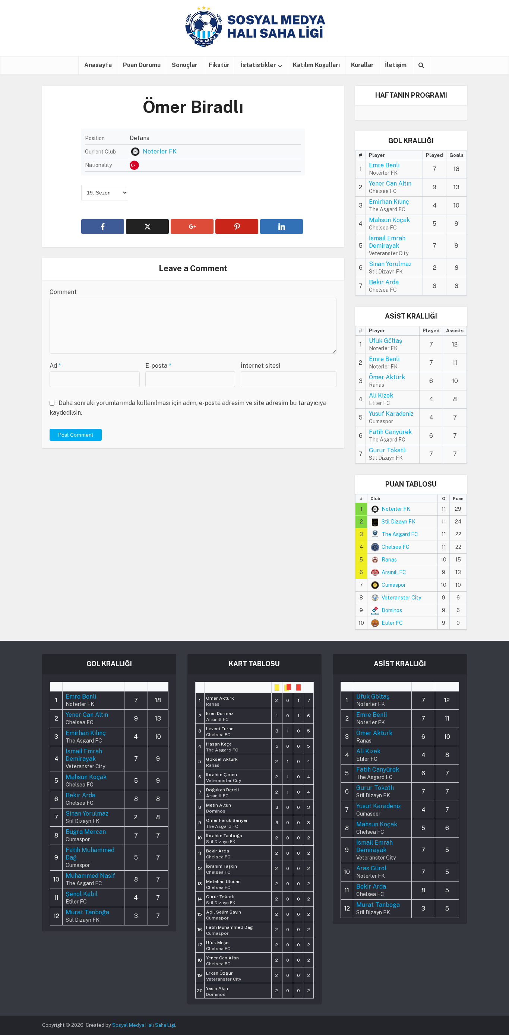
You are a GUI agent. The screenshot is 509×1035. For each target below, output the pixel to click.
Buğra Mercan (86, 831)
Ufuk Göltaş (385, 340)
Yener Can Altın (390, 183)
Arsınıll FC (394, 572)
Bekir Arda (384, 282)
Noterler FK (160, 151)
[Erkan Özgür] (223, 975)
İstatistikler (258, 65)
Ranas (389, 560)
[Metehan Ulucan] (223, 884)
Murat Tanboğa (87, 912)
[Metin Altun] (218, 807)
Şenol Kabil (82, 894)
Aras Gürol (371, 868)
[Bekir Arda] (218, 853)
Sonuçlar (184, 65)
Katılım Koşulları (316, 65)
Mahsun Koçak (389, 220)
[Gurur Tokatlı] (220, 899)
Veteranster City (401, 598)
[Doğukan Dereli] (222, 792)
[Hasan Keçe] (222, 746)
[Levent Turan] (220, 731)
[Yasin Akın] (217, 991)
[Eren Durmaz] (220, 716)
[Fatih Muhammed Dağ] (229, 930)
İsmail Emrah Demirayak (387, 242)
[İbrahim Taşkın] (221, 868)
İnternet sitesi (260, 365)
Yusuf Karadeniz (391, 413)
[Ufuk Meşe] (218, 945)
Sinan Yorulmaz (390, 264)
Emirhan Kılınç (389, 201)
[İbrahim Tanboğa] (224, 838)
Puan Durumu (142, 65)
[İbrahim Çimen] (223, 777)
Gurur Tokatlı (388, 450)
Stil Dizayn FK (398, 522)
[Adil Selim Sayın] (223, 914)
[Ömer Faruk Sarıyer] (227, 823)
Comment (63, 291)
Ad (55, 365)
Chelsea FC (396, 547)
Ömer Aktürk (387, 377)
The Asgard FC (400, 534)
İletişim (396, 65)
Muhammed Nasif (90, 875)
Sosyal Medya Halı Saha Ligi (143, 1025)
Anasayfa (98, 65)
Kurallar (362, 65)
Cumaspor (394, 585)
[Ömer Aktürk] (220, 700)
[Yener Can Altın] (222, 960)
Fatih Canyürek (390, 432)
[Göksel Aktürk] (222, 761)
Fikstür (219, 65)
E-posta (158, 365)
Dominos (392, 610)
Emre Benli (384, 165)
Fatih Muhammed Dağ (90, 853)
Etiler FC (392, 623)
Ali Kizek (381, 395)
